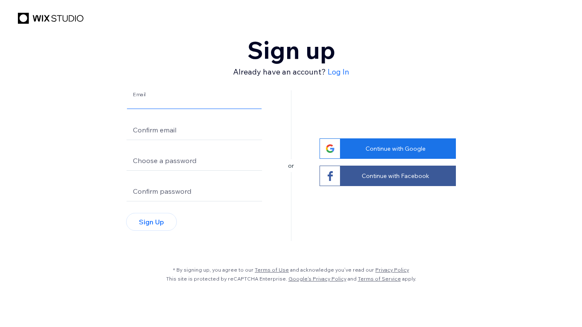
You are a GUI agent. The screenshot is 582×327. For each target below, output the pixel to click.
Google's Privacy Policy (317, 278)
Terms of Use (272, 270)
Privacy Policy (392, 270)
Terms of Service (379, 278)
